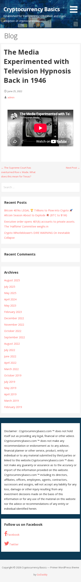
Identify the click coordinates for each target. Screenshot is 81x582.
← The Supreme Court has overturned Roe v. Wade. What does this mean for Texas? (18, 172)
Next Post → (73, 167)
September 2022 (14, 337)
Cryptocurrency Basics (31, 9)
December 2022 (14, 318)
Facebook (13, 534)
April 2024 (10, 299)
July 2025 (9, 286)
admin (11, 97)
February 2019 (13, 407)
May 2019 (10, 388)
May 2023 (10, 305)
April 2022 (10, 362)
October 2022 (12, 331)
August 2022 (12, 343)
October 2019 (12, 375)
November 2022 (14, 324)
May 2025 (10, 293)
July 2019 (9, 382)
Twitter (13, 544)
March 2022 (11, 369)
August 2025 (12, 280)
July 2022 (9, 350)
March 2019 (11, 400)
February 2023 (13, 312)
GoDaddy (42, 574)
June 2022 (10, 356)
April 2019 (10, 394)
